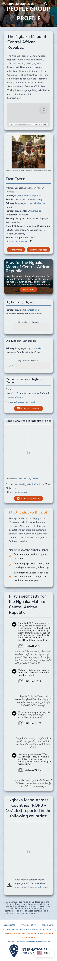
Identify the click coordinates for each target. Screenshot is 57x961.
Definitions (25, 913)
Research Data (35, 887)
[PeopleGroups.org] (18, 4)
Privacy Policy (28, 924)
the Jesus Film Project (25, 402)
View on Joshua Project (18, 241)
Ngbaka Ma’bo (37, 203)
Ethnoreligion (34, 210)
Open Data (48, 924)
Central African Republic (28, 195)
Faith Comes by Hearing (28, 478)
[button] (45, 4)
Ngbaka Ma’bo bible (34, 484)
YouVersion (22, 492)
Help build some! (14, 396)
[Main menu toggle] (53, 4)
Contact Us (9, 924)
